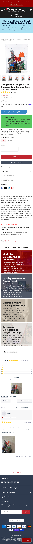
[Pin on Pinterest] (12, 188)
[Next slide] (31, 78)
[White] (10, 142)
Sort (16, 407)
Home (2, 38)
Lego (15, 241)
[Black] (4, 142)
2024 (5, 241)
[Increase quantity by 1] (16, 149)
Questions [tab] (13, 397)
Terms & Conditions (16, 535)
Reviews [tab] (4, 397)
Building (10, 241)
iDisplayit (5, 95)
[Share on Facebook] (2, 188)
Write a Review (26, 401)
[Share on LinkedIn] (9, 188)
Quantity (3, 145)
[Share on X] (5, 188)
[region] (16, 388)
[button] (4, 78)
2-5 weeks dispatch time (16, 5)
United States (15, 520)
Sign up (26, 512)
